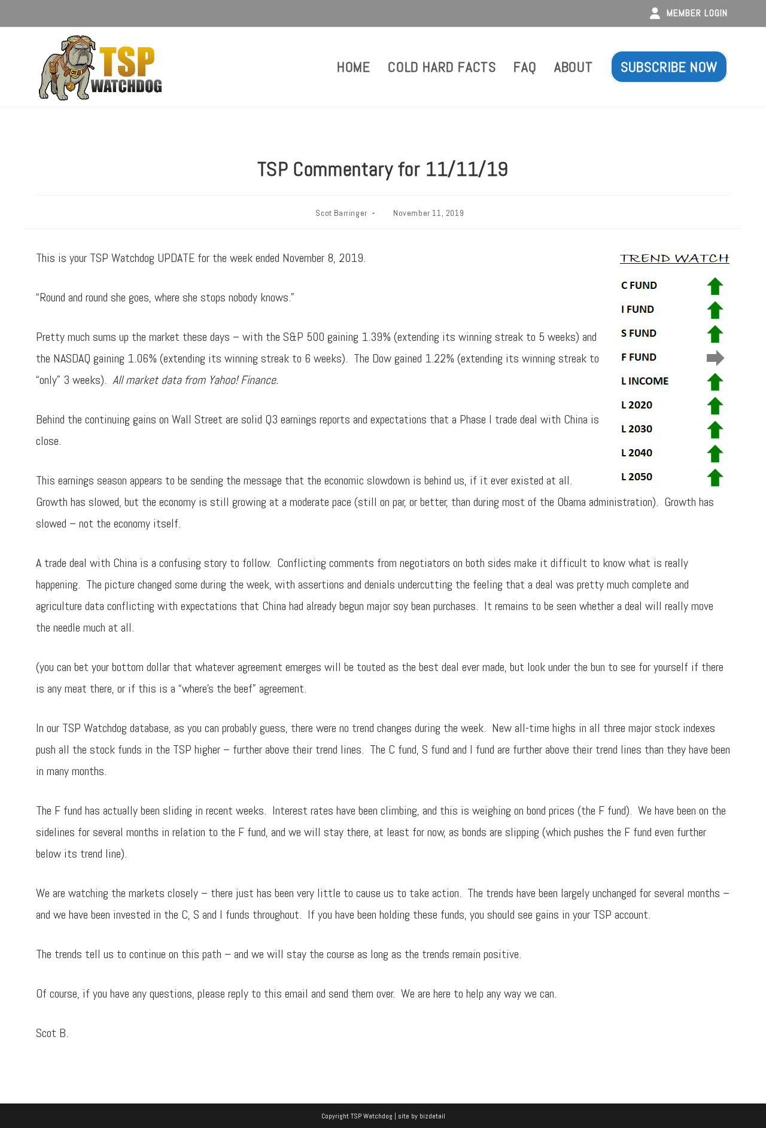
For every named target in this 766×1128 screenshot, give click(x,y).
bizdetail (432, 1116)
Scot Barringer (341, 213)
